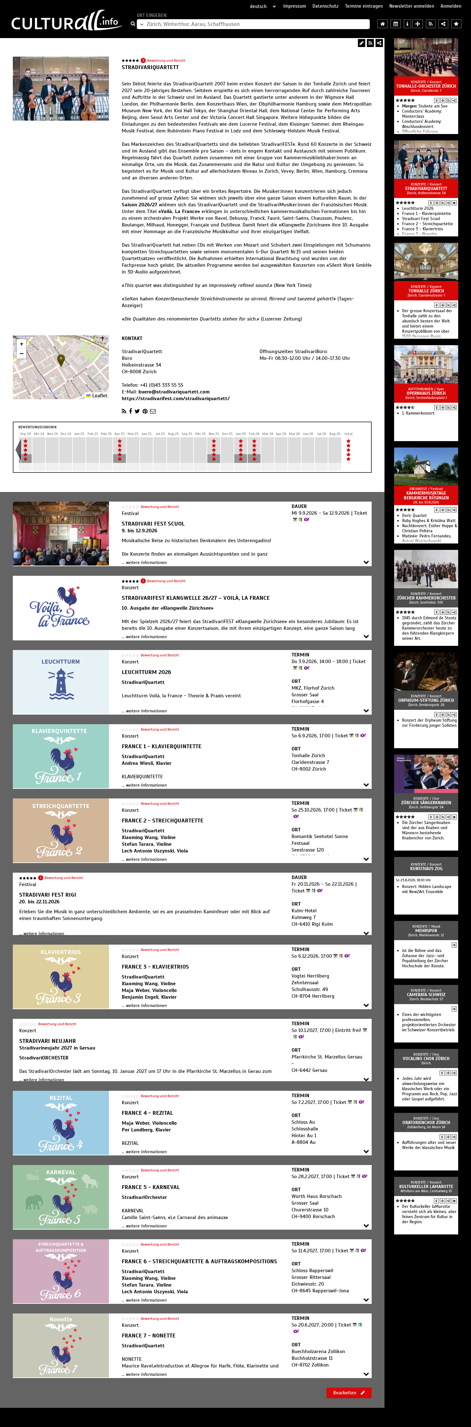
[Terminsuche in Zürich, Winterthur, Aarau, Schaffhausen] (396, 24)
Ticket (360, 513)
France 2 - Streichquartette (427, 223)
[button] (61, 360)
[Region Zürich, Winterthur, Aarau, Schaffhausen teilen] (443, 24)
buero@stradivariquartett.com (174, 392)
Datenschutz (325, 6)
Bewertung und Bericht (166, 60)
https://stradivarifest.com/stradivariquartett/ (176, 398)
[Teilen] (379, 43)
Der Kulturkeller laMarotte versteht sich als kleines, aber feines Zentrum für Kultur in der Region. (429, 1214)
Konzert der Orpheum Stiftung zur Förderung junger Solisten (429, 723)
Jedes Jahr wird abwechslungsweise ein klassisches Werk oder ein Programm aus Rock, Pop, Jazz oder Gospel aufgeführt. (429, 1089)
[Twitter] (137, 411)
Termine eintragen (364, 6)
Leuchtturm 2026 (418, 208)
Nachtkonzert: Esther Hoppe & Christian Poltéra (429, 528)
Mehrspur (426, 930)
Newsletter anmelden (411, 6)
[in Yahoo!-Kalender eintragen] (306, 520)
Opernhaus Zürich (426, 393)
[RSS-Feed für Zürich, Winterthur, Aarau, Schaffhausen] (430, 24)
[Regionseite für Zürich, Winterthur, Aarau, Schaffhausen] (382, 24)
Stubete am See (425, 106)
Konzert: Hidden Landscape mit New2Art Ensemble (426, 889)
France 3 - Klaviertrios (422, 229)
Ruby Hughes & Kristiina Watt (429, 520)
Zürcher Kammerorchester (426, 598)
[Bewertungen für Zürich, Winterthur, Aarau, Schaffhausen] (456, 24)
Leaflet (99, 395)
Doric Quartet (414, 515)
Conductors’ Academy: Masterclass (422, 114)
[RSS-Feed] (370, 43)
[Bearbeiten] (361, 43)
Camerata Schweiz (426, 994)
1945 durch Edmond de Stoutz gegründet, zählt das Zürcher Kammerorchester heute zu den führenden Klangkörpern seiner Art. (429, 628)
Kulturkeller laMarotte (426, 1186)
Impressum (294, 6)
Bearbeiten (345, 1393)
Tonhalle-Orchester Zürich (426, 86)
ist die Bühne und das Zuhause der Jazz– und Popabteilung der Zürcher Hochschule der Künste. (425, 958)
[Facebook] (130, 411)
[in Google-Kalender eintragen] (299, 520)
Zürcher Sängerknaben (426, 802)
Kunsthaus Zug (426, 868)
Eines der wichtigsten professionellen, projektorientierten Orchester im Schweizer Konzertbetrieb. (429, 1022)
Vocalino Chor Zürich (426, 1058)
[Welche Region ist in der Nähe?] (417, 24)
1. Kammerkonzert (418, 413)
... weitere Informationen (144, 562)
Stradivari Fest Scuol (421, 218)
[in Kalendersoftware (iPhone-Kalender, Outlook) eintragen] (294, 520)
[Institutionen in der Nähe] (442, 100)
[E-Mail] (153, 411)
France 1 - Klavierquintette (426, 213)
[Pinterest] (145, 411)
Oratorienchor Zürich (426, 1122)
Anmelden (451, 6)
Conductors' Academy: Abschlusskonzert (422, 124)
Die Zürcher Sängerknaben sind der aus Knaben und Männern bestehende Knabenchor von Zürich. (426, 830)
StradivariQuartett (426, 188)
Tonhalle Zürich (426, 291)
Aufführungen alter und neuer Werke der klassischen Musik (429, 1145)
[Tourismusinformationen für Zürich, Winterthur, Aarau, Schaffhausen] (407, 24)
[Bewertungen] (454, 202)
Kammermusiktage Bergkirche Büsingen (426, 495)
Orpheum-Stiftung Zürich (426, 700)
